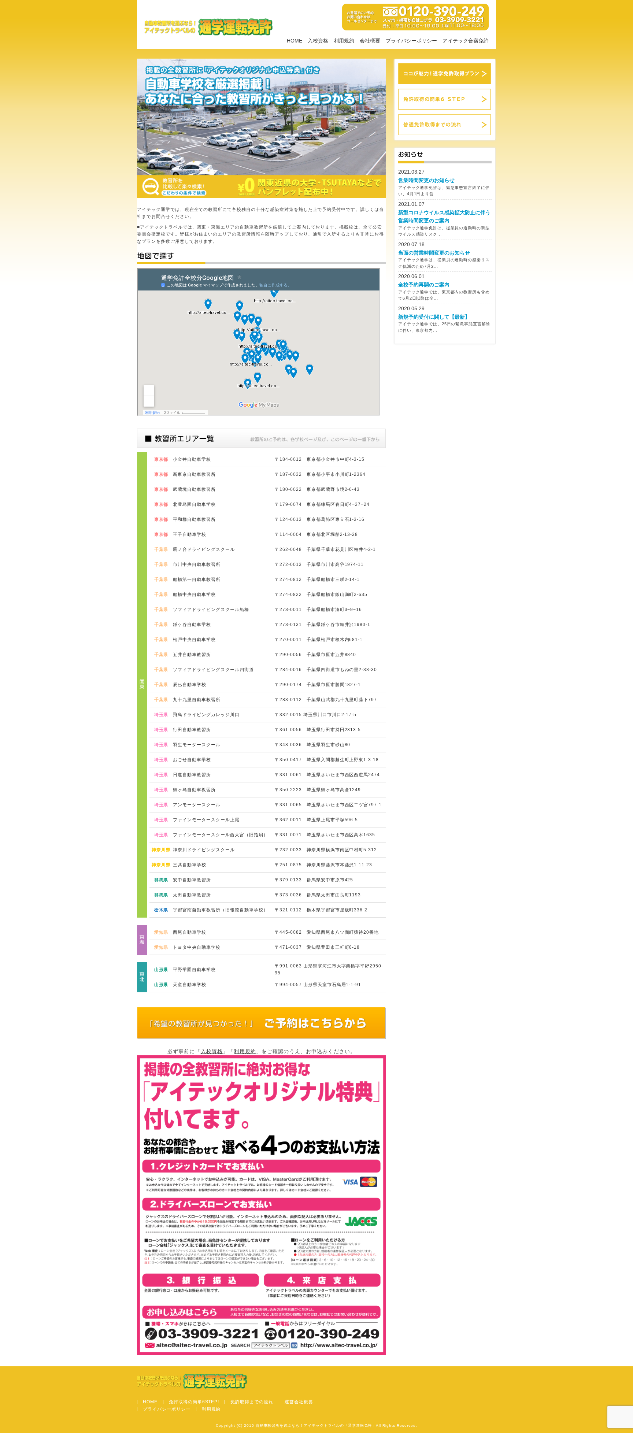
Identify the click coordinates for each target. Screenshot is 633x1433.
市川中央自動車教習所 (197, 564)
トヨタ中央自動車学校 (197, 947)
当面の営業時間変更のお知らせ (434, 253)
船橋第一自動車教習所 (197, 579)
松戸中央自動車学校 (194, 639)
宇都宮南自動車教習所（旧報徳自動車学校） (220, 909)
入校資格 (318, 41)
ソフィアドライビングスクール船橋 (211, 609)
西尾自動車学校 (189, 932)
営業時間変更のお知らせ (426, 180)
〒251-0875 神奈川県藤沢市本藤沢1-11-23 (323, 864)
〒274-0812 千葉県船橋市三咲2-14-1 (317, 579)
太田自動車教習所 (192, 894)
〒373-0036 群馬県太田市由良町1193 (318, 894)
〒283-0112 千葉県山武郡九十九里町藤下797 (326, 699)
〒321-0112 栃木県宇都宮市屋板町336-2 (321, 909)
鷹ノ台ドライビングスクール (203, 549)
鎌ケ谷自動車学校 (192, 624)
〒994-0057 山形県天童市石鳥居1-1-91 (318, 984)
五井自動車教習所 (192, 654)
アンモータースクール (197, 804)
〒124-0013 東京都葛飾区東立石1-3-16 (319, 519)
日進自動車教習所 (192, 774)
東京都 (161, 459)
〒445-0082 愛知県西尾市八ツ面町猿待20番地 (327, 932)
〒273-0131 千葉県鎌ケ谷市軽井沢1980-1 (322, 624)
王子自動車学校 (189, 534)
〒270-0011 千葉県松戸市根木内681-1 (319, 639)
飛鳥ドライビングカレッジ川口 (206, 714)
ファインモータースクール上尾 (206, 819)
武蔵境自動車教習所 (194, 489)
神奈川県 (161, 849)
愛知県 (161, 932)
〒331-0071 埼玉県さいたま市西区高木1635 (325, 834)
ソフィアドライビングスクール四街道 (213, 669)
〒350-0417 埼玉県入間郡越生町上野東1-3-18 (327, 759)
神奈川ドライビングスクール (203, 849)
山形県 (161, 969)
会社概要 (370, 41)
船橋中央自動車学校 (194, 594)
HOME (294, 41)
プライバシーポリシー (411, 41)
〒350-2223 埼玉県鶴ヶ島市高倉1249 (318, 789)
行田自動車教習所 (192, 729)
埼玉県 (161, 714)
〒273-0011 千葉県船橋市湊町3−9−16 (318, 609)
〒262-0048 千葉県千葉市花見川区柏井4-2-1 (325, 549)
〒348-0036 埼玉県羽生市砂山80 (312, 744)
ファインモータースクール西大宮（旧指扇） (220, 834)
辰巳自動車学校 (189, 684)
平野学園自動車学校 (194, 969)
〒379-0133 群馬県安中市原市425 (314, 879)
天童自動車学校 (189, 984)
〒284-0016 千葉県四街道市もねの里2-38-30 (326, 669)
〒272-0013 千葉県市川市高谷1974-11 (319, 564)
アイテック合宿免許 (466, 41)
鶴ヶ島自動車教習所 (194, 789)
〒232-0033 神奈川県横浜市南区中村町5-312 (326, 849)
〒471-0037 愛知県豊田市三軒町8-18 (317, 947)
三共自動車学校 (189, 864)
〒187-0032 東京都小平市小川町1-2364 (320, 474)
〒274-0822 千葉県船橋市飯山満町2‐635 (321, 594)
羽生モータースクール (197, 744)
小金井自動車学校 (192, 459)
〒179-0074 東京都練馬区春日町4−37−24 (322, 504)
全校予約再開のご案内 (423, 285)
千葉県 (161, 549)
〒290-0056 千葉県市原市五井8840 (315, 654)
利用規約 (344, 41)
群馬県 (161, 879)
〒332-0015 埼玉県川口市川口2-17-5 (315, 714)
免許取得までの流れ (251, 1402)
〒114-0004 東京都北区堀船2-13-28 (316, 534)
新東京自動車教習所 (194, 474)
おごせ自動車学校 (192, 759)
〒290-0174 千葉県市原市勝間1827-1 (318, 684)
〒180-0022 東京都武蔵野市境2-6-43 (317, 489)
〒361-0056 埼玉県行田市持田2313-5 (318, 729)
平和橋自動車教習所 (194, 519)
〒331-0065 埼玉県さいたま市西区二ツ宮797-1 (328, 804)
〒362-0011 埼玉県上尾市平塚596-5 (316, 819)
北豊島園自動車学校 (194, 504)
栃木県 (161, 909)
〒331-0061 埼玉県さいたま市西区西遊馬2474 (327, 774)
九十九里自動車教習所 (197, 699)
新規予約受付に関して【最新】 (434, 317)
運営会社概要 (299, 1402)
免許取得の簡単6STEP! (194, 1402)
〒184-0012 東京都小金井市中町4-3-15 (319, 459)
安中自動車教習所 (192, 879)
